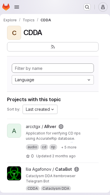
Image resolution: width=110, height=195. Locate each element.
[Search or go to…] (87, 7)
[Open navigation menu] (16, 7)
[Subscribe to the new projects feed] (53, 46)
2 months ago (64, 156)
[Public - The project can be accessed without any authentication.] (61, 126)
